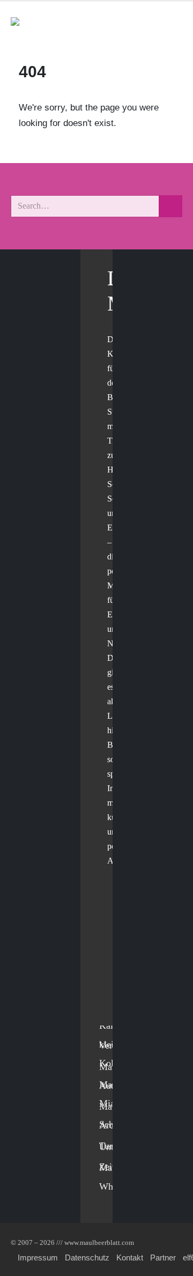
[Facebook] (110, 927)
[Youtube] (110, 971)
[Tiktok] (110, 1015)
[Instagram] (110, 993)
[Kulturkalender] (144, 26)
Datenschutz (87, 1257)
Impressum (38, 1257)
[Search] (170, 206)
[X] (110, 949)
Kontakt (129, 1257)
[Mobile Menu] (169, 26)
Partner (163, 1257)
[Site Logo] (72, 26)
